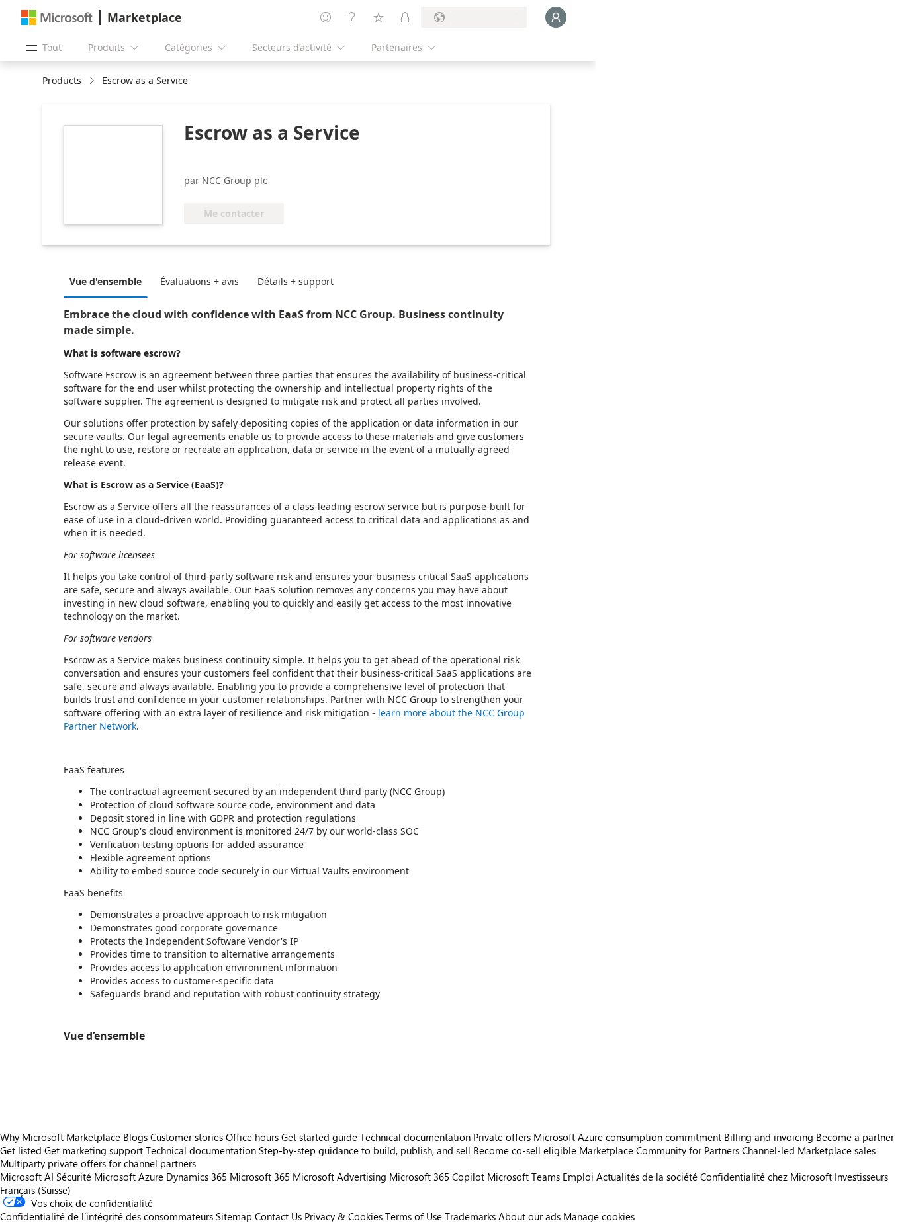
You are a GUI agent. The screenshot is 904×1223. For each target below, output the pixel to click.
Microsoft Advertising (339, 1176)
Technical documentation (415, 1137)
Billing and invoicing (768, 1137)
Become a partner (855, 1137)
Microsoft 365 (260, 1176)
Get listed (21, 1150)
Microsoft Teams (523, 1176)
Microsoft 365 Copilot (436, 1176)
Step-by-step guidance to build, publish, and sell (365, 1150)
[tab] (109, 281)
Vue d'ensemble (105, 281)
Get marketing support (93, 1150)
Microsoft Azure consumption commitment (628, 1137)
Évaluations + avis (199, 281)
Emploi (578, 1176)
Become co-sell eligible (524, 1150)
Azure (150, 1176)
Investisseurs (861, 1176)
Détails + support (295, 281)
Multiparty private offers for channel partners (98, 1163)
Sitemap (234, 1216)
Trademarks (470, 1216)
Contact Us (278, 1216)
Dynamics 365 (196, 1176)
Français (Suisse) (35, 1190)
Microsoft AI (27, 1176)
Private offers (502, 1137)
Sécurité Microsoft (96, 1176)
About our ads (529, 1216)
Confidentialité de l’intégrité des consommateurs (106, 1216)
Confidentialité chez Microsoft (766, 1176)
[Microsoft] (57, 17)
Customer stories (186, 1137)
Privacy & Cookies (343, 1216)
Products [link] (61, 80)
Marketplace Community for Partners (659, 1150)
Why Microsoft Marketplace (60, 1137)
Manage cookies (599, 1216)
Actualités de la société (647, 1176)
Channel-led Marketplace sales (809, 1150)
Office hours (252, 1137)
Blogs (135, 1137)
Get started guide (319, 1137)
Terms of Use (413, 1216)
